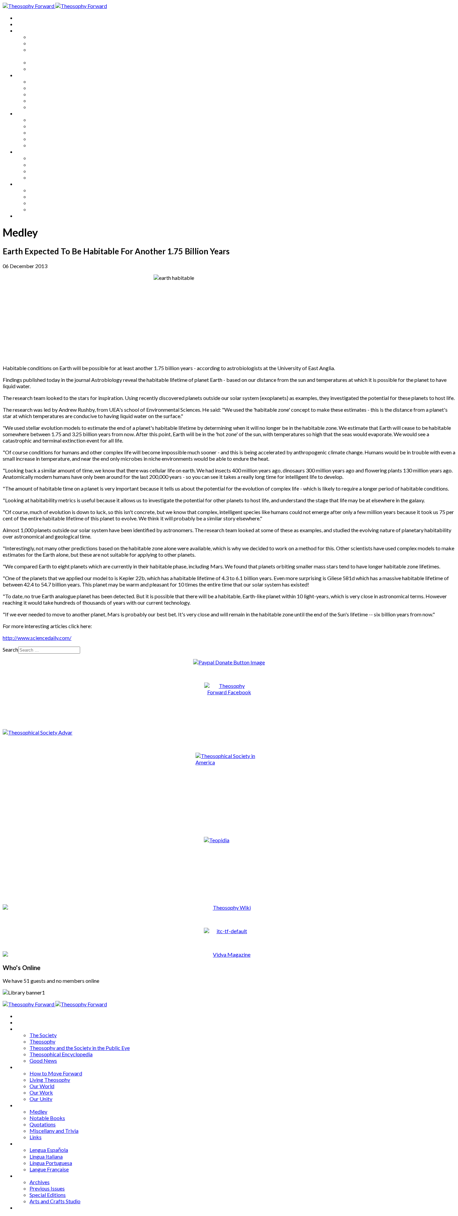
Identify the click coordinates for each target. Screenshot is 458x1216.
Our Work (41, 100)
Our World (42, 94)
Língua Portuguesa (51, 171)
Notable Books (47, 126)
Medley (38, 119)
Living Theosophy (50, 88)
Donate (24, 215)
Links (36, 145)
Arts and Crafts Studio (55, 209)
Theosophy (42, 43)
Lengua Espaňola (49, 158)
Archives (26, 184)
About (23, 24)
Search (10, 649)
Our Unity (41, 107)
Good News (43, 68)
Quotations (43, 132)
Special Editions (48, 203)
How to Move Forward (56, 81)
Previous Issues (47, 196)
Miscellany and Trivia (54, 139)
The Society (43, 37)
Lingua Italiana (46, 164)
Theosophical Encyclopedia (61, 62)
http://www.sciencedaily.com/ (37, 638)
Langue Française (49, 177)
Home (23, 17)
